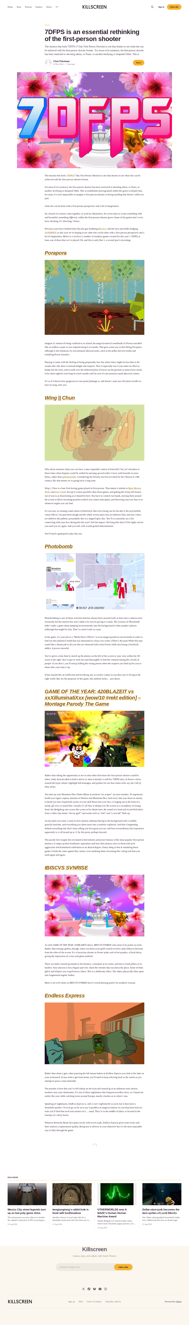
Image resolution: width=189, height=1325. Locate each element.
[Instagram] (105, 1289)
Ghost (178, 1301)
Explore (39, 7)
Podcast (28, 7)
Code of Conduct (94, 1301)
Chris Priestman (61, 61)
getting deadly (69, 477)
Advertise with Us (113, 1301)
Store (19, 7)
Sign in (161, 7)
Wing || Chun (60, 398)
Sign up (71, 1301)
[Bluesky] (94, 1289)
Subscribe (174, 7)
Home (10, 7)
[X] (83, 1289)
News (47, 25)
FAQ (81, 1301)
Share (138, 63)
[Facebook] (89, 1289)
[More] (57, 7)
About (49, 7)
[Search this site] (152, 7)
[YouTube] (100, 1289)
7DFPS (69, 175)
